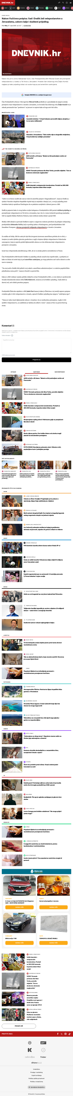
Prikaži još (19, 1026)
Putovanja (41, 8)
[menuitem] (67, 2)
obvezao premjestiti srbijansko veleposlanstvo (31, 227)
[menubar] (67, 2)
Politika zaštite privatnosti (36, 1078)
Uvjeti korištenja (36, 1075)
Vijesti (6, 8)
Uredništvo (36, 1069)
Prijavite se (36, 360)
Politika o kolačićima (36, 1081)
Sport (14, 8)
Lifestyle (32, 8)
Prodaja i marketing (36, 1072)
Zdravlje (51, 8)
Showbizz (22, 8)
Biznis (59, 8)
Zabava (67, 8)
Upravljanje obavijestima (38, 1087)
